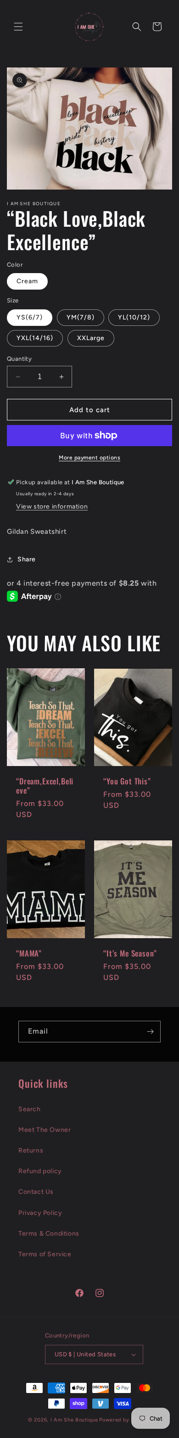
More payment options (89, 457)
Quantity (19, 358)
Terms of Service (45, 1254)
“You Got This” (127, 781)
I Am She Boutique (74, 1420)
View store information (52, 506)
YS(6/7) (30, 317)
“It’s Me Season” (130, 952)
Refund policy (40, 1171)
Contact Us (36, 1192)
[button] (18, 27)
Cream (27, 281)
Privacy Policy (40, 1213)
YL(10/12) (134, 317)
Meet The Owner (44, 1130)
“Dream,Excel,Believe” (44, 786)
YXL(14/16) (35, 338)
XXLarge (91, 338)
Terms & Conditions (48, 1233)
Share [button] (26, 559)
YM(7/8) (81, 317)
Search (29, 1109)
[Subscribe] (150, 1031)
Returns (30, 1150)
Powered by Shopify (125, 1420)
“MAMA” (29, 952)
